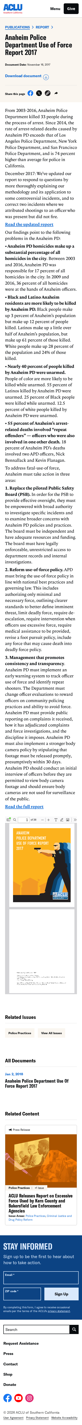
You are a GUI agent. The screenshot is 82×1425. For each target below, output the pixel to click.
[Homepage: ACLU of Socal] (18, 8)
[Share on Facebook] (30, 94)
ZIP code (11, 1291)
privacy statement (59, 1311)
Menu (55, 8)
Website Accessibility (64, 1417)
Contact (10, 1364)
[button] (47, 93)
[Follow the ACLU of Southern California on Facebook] (7, 1398)
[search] (74, 1329)
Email (9, 1275)
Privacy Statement (37, 1417)
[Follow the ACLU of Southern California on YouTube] (18, 1398)
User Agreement (13, 1417)
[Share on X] (39, 94)
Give (71, 8)
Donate (9, 1384)
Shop (7, 1374)
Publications (17, 27)
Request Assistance (21, 1343)
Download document (23, 75)
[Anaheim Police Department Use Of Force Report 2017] (41, 1081)
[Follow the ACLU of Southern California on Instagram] (29, 1398)
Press (8, 1353)
